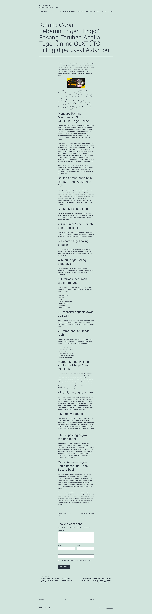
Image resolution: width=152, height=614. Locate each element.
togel (66, 599)
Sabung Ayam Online (77, 11)
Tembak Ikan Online (107, 11)
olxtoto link (42, 599)
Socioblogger (44, 5)
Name (60, 545)
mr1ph (60, 515)
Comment (61, 530)
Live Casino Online (64, 11)
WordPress (110, 608)
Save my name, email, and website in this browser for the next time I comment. (75, 561)
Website (60, 553)
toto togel (92, 599)
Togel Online (49, 12)
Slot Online (97, 11)
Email (79, 545)
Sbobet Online (88, 11)
